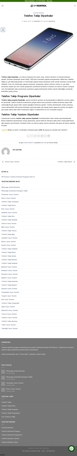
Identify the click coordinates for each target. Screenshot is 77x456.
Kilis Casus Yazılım (7, 209)
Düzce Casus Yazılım (8, 198)
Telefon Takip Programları (10, 413)
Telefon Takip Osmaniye (9, 202)
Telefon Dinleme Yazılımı (10, 438)
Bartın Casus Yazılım (8, 241)
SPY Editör (44, 21)
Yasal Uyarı (24, 354)
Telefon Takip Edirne (65, 162)
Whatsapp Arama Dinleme (10, 187)
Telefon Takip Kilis (8, 216)
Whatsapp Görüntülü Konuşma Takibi (14, 191)
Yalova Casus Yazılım (8, 223)
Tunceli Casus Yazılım (9, 314)
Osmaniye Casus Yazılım (9, 194)
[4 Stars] (5, 130)
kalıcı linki (44, 142)
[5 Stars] (6, 130)
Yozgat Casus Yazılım (8, 296)
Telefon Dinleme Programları (11, 435)
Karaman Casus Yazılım (9, 274)
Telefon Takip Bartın (8, 252)
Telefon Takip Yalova (8, 231)
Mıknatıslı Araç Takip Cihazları (38, 448)
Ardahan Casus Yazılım (9, 238)
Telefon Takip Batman (9, 260)
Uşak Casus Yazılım (8, 307)
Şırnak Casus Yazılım (8, 245)
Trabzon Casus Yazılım (9, 317)
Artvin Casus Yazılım (11, 162)
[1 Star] (2, 130)
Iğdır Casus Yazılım (8, 227)
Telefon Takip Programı (9, 409)
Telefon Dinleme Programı (10, 431)
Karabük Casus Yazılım (9, 212)
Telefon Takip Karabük (9, 220)
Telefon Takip (6, 402)
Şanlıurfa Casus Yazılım (9, 310)
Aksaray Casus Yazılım (9, 288)
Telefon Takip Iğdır (8, 234)
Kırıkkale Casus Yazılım (9, 270)
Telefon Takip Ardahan (9, 249)
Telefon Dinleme (38, 13)
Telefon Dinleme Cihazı (9, 442)
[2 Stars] (3, 130)
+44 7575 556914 (40, 1)
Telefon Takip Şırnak (8, 256)
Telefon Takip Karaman (9, 281)
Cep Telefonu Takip (8, 417)
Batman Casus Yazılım (9, 267)
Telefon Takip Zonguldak (10, 303)
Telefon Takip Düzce (8, 205)
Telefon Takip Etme (8, 406)
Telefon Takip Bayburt (9, 285)
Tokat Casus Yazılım (8, 325)
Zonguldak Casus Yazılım (10, 292)
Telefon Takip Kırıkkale (9, 263)
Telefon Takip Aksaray (9, 321)
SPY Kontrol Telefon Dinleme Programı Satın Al (18, 177)
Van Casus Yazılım (7, 299)
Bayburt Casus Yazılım (9, 278)
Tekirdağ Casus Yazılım (9, 328)
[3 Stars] (4, 130)
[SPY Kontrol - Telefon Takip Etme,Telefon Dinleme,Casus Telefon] (38, 6)
